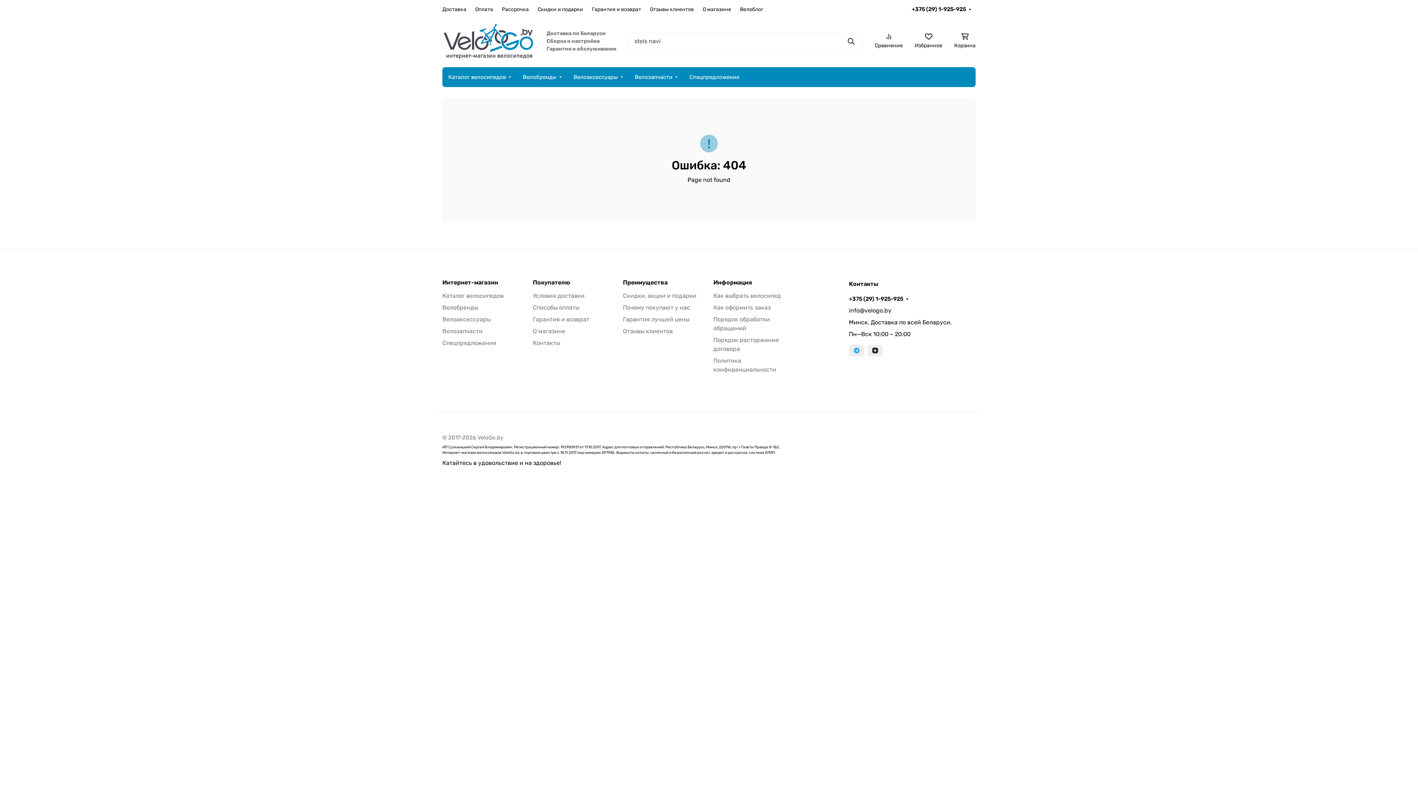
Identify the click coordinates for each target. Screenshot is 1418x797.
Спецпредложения (714, 77)
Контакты (546, 342)
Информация (732, 283)
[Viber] (875, 350)
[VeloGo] (488, 40)
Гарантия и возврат (616, 9)
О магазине (717, 9)
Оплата (484, 9)
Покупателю (551, 283)
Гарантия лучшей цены (656, 319)
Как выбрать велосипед (747, 295)
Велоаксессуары (595, 77)
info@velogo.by (870, 310)
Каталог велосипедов (477, 77)
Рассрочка (515, 9)
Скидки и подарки (560, 9)
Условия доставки (559, 295)
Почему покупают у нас (656, 307)
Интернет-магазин (470, 283)
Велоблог (751, 9)
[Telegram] (856, 350)
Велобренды (539, 77)
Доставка (454, 9)
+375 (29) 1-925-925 (939, 9)
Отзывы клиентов (672, 9)
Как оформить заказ (742, 307)
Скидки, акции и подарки (659, 295)
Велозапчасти (653, 77)
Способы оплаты (556, 307)
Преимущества (645, 283)
